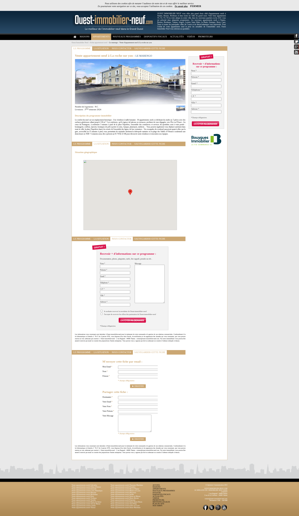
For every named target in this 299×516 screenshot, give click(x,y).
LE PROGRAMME (82, 48)
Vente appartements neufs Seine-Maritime (125, 507)
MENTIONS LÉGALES (161, 502)
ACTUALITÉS (177, 36)
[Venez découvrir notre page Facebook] (205, 510)
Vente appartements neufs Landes (84, 506)
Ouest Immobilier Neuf (80, 42)
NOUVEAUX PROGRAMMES (127, 36)
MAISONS (85, 36)
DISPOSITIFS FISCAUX (155, 36)
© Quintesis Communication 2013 (216, 485)
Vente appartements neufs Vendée (84, 500)
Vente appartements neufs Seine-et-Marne (125, 496)
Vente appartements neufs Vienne (83, 507)
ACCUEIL (156, 485)
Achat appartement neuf (98, 42)
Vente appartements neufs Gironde (84, 489)
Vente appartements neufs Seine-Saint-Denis (126, 502)
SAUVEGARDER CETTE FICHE (149, 48)
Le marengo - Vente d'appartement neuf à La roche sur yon (130, 42)
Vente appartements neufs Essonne (123, 500)
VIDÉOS (191, 36)
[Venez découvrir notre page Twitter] (212, 510)
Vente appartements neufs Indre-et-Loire (125, 506)
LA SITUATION (101, 48)
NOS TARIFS (157, 506)
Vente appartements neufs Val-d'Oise (124, 504)
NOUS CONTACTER (121, 48)
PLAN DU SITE (158, 504)
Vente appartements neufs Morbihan (85, 494)
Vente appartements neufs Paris (83, 496)
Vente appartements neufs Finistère (123, 487)
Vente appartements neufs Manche (84, 492)
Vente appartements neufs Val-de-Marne (86, 504)
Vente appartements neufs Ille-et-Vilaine (125, 489)
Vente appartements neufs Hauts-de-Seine (86, 502)
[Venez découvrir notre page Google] (218, 510)
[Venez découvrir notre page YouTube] (224, 510)
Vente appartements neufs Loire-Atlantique (87, 491)
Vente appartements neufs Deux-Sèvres (125, 498)
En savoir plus (181, 6)
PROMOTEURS (205, 36)
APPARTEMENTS (101, 36)
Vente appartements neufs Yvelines (84, 498)
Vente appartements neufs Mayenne (123, 492)
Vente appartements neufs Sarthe (122, 494)
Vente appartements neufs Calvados (84, 485)
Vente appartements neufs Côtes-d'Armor (86, 487)
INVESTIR (157, 492)
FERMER (195, 6)
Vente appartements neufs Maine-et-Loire (125, 491)
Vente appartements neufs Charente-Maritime (127, 485)
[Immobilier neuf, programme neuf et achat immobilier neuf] (114, 33)
